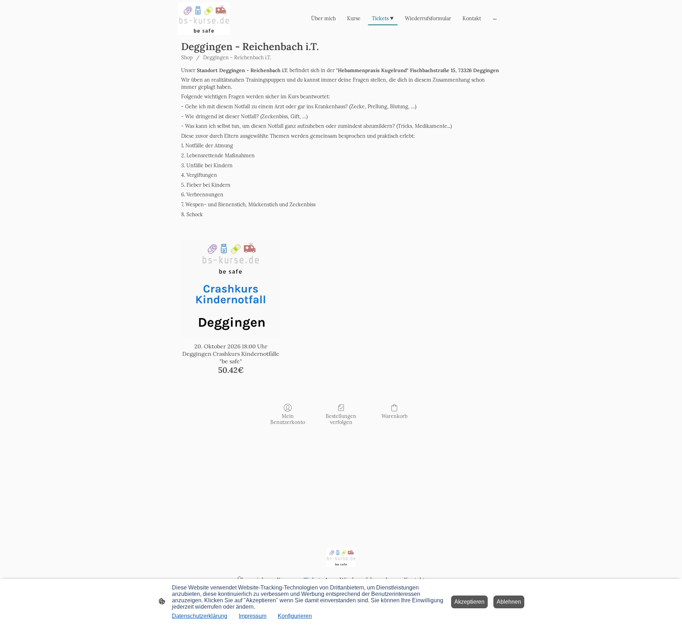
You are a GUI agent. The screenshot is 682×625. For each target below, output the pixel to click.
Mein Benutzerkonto (287, 419)
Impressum (252, 616)
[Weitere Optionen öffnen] (495, 18)
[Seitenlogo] (204, 18)
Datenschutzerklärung (199, 616)
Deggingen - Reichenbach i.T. (237, 57)
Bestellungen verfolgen (341, 419)
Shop (187, 57)
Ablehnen (509, 602)
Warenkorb (394, 416)
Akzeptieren (469, 602)
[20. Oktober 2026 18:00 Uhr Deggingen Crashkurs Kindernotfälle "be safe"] (230, 288)
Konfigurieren (295, 616)
